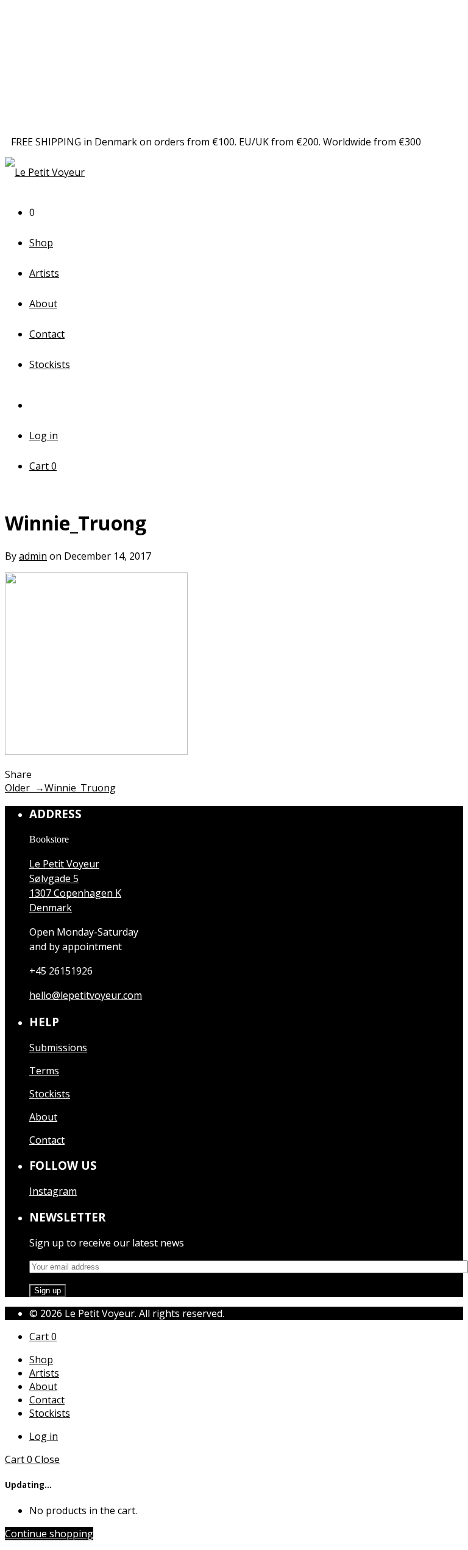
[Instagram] (38, 405)
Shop (41, 242)
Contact (47, 334)
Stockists (49, 364)
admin (33, 556)
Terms (44, 1070)
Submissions (58, 1047)
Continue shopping (49, 1533)
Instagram (53, 1191)
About (43, 303)
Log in (43, 435)
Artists (44, 273)
